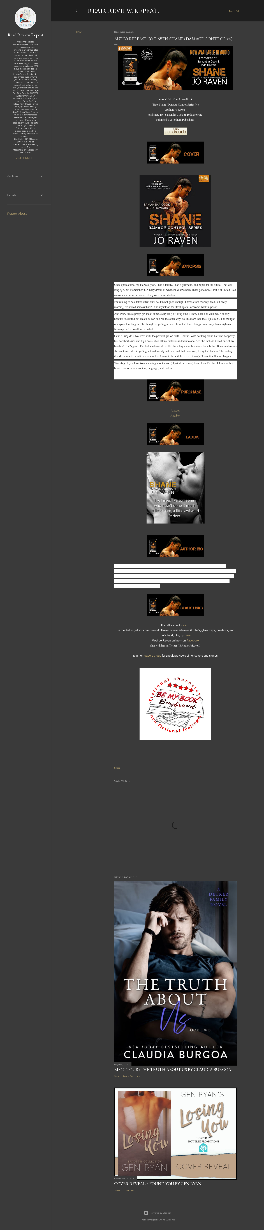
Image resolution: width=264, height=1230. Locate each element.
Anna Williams (167, 1219)
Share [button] (78, 32)
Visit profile (25, 158)
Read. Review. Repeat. (123, 10)
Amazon (175, 410)
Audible (175, 415)
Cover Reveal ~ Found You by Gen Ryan (158, 1183)
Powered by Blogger (160, 1212)
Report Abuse (17, 213)
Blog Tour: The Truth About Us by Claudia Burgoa (172, 1069)
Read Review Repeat (25, 35)
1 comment (129, 1190)
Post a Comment (132, 1076)
